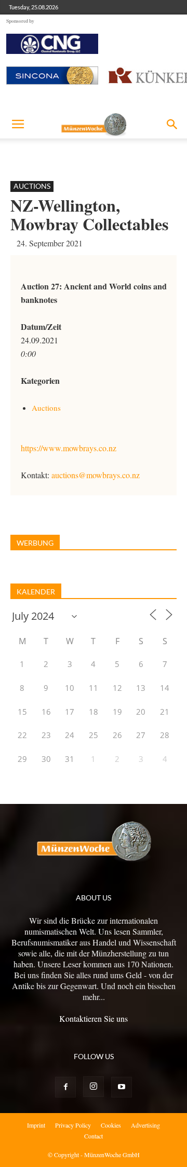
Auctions (32, 186)
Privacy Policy (73, 1125)
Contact (93, 1136)
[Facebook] (65, 1087)
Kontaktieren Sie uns (93, 1018)
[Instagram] (93, 1086)
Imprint (36, 1125)
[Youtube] (121, 1087)
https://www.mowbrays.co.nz (68, 447)
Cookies (111, 1125)
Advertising (145, 1125)
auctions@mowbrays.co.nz (95, 474)
